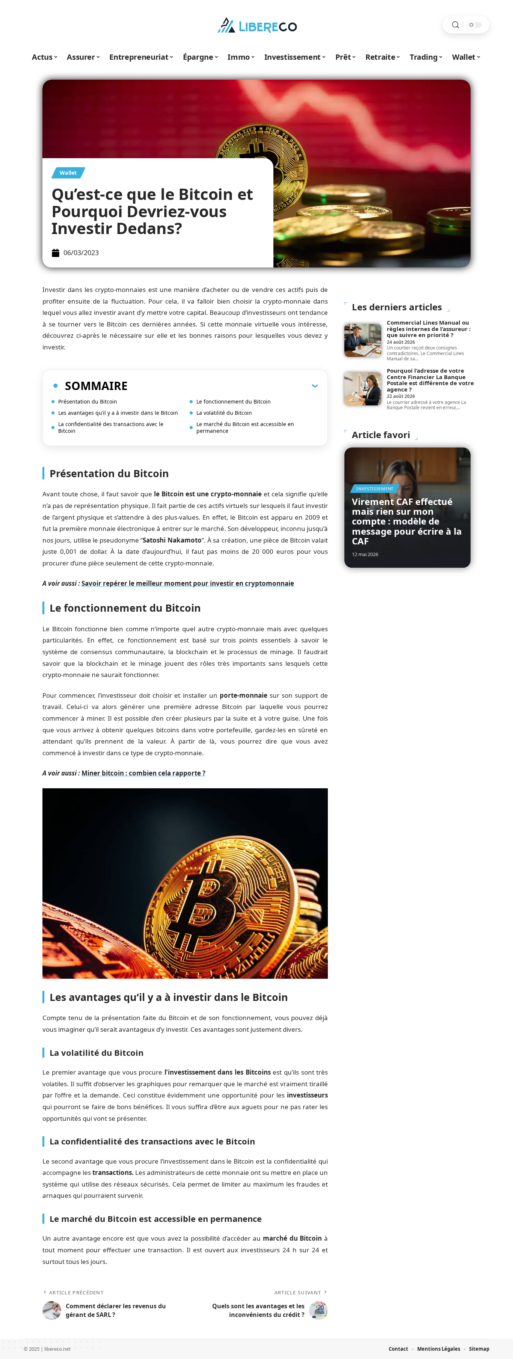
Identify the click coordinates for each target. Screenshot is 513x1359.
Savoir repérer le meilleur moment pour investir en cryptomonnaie (187, 583)
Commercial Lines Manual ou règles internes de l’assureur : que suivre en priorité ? (429, 329)
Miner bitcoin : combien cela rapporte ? (143, 773)
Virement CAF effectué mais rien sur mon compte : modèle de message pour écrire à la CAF (407, 521)
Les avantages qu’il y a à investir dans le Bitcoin (118, 412)
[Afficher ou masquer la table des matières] (223, 385)
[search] (455, 25)
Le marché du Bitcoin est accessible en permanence (245, 427)
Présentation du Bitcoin (87, 401)
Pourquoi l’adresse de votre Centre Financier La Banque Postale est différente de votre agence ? (430, 380)
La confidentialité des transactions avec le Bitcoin (110, 427)
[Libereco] (256, 24)
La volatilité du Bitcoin (224, 412)
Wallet (68, 172)
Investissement (375, 488)
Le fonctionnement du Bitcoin (233, 401)
